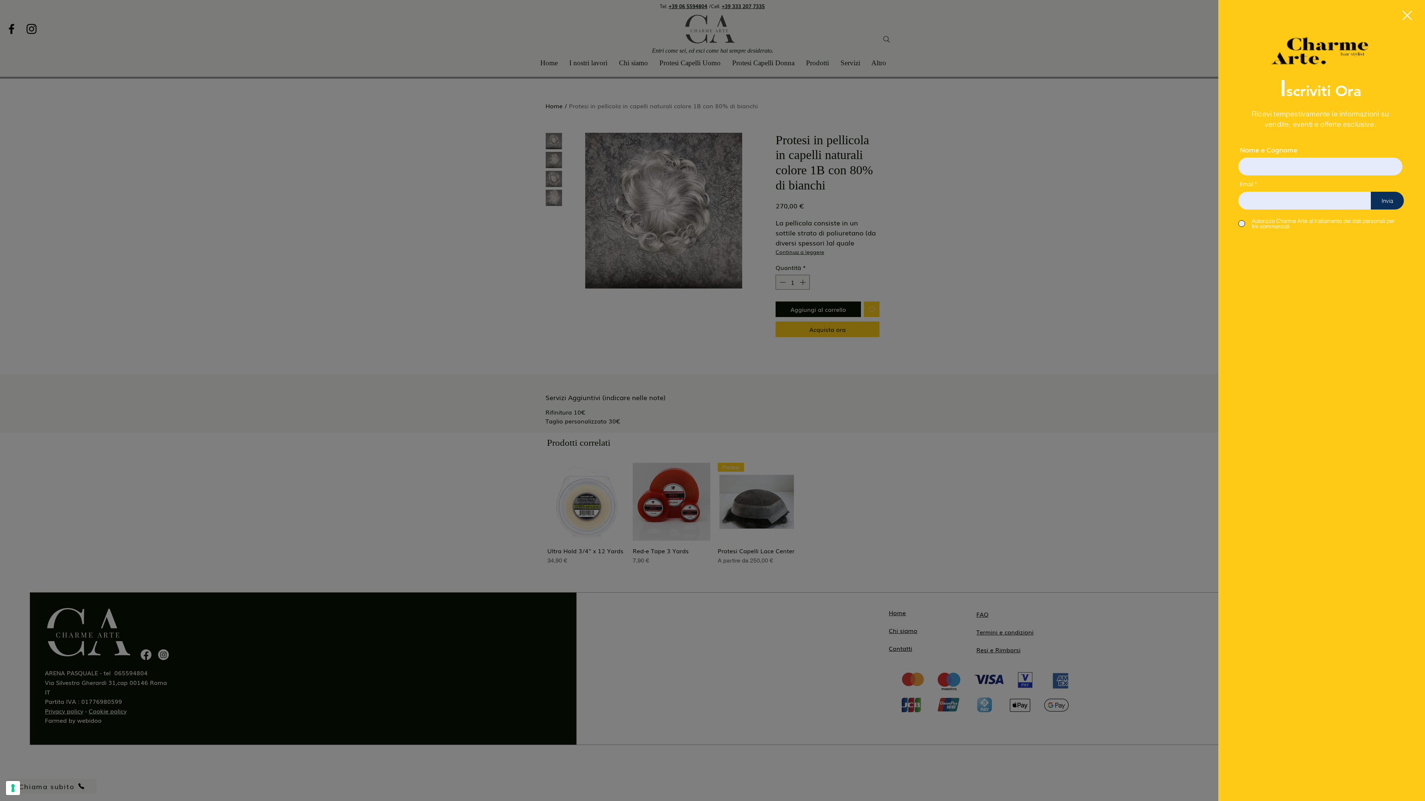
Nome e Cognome (1268, 149)
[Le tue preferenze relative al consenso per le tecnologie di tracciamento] (13, 788)
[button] (1407, 15)
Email (1246, 184)
